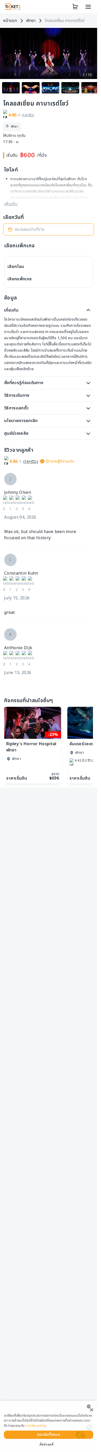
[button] (48, 229)
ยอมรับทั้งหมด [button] (48, 1434)
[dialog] (48, 1426)
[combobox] (90, 1406)
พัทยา (30, 21)
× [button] (91, 1410)
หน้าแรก (10, 21)
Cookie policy (36, 1425)
